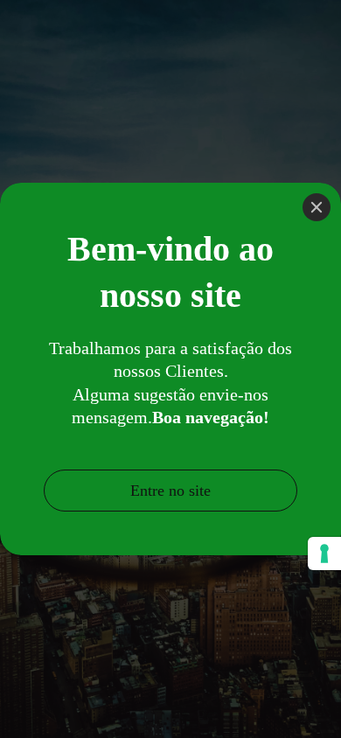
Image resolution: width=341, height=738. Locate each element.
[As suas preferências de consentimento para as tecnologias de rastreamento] (324, 553)
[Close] (317, 207)
